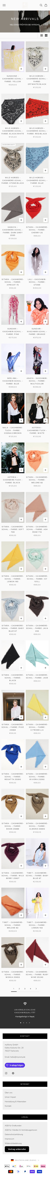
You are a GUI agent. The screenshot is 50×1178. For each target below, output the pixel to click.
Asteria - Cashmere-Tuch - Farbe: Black (13, 480)
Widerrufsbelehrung (13, 1143)
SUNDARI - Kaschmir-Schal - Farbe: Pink (13, 331)
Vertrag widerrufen (17, 1149)
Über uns (8, 1092)
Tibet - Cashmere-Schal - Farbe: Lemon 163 (37, 925)
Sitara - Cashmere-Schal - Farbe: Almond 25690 (37, 826)
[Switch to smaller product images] (46, 35)
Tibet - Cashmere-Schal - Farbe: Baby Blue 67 (37, 875)
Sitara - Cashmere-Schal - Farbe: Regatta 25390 (13, 776)
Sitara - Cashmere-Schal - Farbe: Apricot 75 (13, 282)
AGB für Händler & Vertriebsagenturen (21, 1130)
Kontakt (8, 1106)
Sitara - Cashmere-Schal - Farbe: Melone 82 (37, 480)
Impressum (9, 1139)
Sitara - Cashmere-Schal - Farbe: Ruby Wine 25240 (37, 974)
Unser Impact (10, 1097)
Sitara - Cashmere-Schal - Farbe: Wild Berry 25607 (13, 875)
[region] (25, 1010)
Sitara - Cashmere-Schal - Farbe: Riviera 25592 (37, 776)
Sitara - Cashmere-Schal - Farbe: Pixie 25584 (13, 727)
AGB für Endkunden (13, 1125)
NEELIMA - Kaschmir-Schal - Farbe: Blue (13, 381)
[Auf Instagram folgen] (6, 1073)
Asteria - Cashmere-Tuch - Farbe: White (37, 430)
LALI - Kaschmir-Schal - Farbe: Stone (37, 282)
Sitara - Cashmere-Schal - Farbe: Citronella (37, 727)
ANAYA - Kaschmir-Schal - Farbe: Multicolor (37, 381)
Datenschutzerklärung (14, 1134)
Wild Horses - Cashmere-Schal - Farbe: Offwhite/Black (37, 80)
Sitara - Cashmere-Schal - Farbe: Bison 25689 (13, 826)
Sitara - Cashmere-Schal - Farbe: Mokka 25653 (13, 974)
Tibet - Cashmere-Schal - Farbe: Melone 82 (12, 925)
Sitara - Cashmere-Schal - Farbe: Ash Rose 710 (37, 529)
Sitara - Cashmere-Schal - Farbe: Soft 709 (13, 529)
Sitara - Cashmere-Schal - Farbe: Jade (37, 676)
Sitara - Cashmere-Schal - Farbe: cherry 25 (37, 230)
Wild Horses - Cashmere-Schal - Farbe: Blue (37, 180)
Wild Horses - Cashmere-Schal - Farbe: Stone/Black (13, 180)
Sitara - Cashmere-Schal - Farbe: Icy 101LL (37, 579)
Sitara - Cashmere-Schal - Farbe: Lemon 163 (13, 579)
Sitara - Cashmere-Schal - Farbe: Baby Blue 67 (13, 628)
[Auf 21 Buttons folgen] (13, 1073)
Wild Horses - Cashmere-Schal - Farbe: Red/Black (37, 131)
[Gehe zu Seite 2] (36, 989)
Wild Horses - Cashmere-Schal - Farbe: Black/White (12, 131)
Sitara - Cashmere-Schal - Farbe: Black (13, 677)
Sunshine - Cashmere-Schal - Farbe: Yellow (12, 78)
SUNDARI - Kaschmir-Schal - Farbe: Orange (37, 331)
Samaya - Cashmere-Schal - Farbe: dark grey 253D (12, 231)
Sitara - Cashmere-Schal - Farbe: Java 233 (37, 628)
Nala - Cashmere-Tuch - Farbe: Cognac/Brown (13, 430)
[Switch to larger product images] (41, 35)
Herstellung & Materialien (15, 1101)
